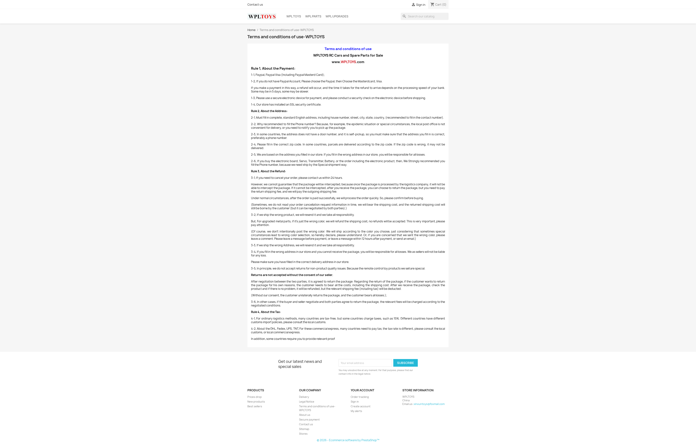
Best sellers (254, 406)
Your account (362, 390)
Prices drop (254, 397)
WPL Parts (313, 16)
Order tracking (360, 397)
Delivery (304, 397)
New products (256, 401)
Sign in (355, 401)
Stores (303, 433)
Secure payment (309, 419)
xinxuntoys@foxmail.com (429, 404)
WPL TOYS (293, 16)
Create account (360, 406)
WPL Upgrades (337, 16)
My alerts (356, 411)
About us (304, 415)
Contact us (255, 5)
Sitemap (304, 429)
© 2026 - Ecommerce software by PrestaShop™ (348, 440)
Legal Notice (306, 401)
